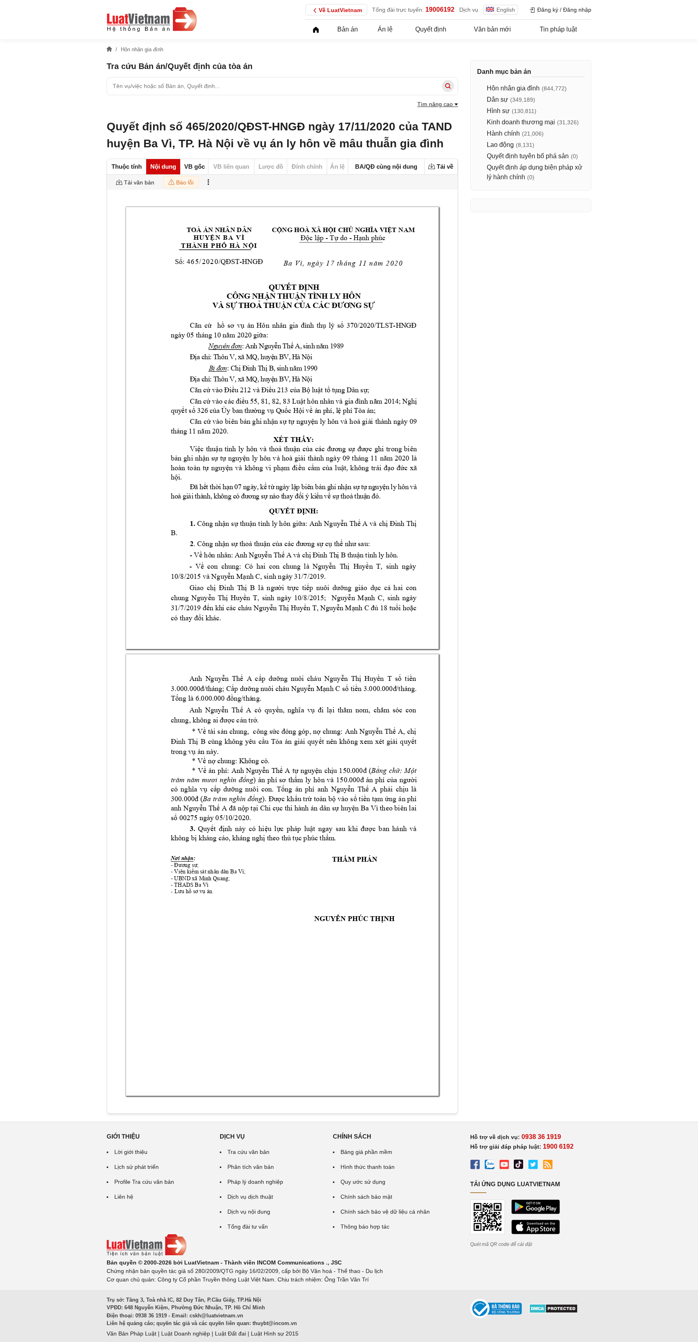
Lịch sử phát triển (136, 1167)
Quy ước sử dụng (363, 1182)
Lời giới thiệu (130, 1152)
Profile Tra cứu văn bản (144, 1182)
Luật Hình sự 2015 (275, 1333)
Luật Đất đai (230, 1333)
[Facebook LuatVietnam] (475, 1166)
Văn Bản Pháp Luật (131, 1333)
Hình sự (498, 110)
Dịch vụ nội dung (248, 1211)
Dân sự (497, 99)
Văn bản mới (492, 29)
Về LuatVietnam (340, 10)
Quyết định (430, 29)
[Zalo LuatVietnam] (489, 1166)
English (505, 9)
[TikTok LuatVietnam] (519, 1166)
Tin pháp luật (558, 29)
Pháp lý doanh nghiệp (255, 1182)
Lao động (500, 144)
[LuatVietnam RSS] (548, 1166)
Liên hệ (123, 1196)
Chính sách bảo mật (366, 1196)
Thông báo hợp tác (365, 1226)
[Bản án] (152, 19)
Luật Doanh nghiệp (185, 1333)
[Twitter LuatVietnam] (533, 1166)
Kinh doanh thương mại (521, 122)
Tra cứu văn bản (248, 1152)
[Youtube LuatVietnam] (504, 1166)
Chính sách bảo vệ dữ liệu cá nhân (385, 1211)
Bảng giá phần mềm (366, 1152)
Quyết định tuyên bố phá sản (528, 156)
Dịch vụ (468, 9)
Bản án (347, 29)
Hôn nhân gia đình (513, 88)
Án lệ (385, 29)
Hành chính (503, 133)
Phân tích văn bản (250, 1167)
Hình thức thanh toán (368, 1167)
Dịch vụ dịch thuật (250, 1196)
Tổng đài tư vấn (247, 1226)
